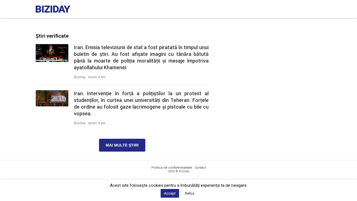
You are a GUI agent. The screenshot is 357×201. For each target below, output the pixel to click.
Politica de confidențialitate (171, 167)
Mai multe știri (122, 145)
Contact (200, 167)
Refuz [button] (189, 193)
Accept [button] (170, 193)
